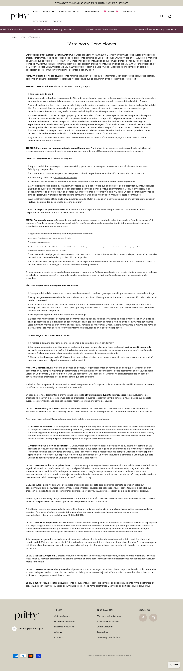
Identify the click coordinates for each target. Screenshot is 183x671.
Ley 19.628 (94, 490)
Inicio (14, 37)
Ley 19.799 (51, 585)
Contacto (59, 637)
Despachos (102, 632)
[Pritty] (20, 16)
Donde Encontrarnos (64, 621)
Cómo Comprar (105, 626)
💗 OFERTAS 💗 (111, 11)
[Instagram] (153, 618)
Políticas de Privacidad (65, 177)
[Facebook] (143, 618)
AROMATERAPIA (92, 11)
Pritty (90, 656)
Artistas (58, 632)
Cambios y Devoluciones (109, 637)
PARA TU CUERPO (41, 11)
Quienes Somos (62, 616)
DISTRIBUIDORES (40, 21)
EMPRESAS (57, 21)
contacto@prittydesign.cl (38, 515)
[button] (162, 16)
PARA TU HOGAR (67, 11)
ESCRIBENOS (129, 11)
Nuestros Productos (64, 626)
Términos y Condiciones (109, 616)
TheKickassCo (125, 656)
